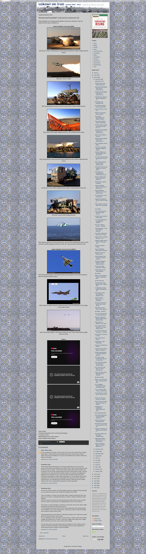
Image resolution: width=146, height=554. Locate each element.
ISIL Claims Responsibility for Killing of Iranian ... (100, 118)
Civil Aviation (97, 53)
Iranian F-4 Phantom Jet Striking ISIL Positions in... (101, 430)
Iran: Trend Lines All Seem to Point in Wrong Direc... (100, 369)
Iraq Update (98, 209)
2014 (95, 77)
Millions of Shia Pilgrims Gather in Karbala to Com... (101, 277)
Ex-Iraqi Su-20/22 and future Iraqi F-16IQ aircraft (100, 304)
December (98, 79)
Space (95, 49)
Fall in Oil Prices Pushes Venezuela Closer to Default (101, 403)
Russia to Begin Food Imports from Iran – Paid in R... (100, 178)
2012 (95, 476)
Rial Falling (97, 273)
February (97, 469)
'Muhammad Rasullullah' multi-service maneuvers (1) (101, 140)
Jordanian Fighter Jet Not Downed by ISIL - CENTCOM (101, 153)
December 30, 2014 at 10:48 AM (49, 459)
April (96, 464)
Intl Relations (97, 57)
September (98, 453)
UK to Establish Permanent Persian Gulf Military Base (100, 386)
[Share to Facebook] (63, 441)
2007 (95, 487)
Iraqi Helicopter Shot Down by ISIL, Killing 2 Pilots (101, 284)
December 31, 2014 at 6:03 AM (49, 529)
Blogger (80, 546)
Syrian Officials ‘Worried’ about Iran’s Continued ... (101, 205)
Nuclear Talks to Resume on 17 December (99, 299)
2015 (95, 75)
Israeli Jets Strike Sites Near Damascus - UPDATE (101, 374)
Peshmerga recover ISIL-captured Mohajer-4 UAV (100, 294)
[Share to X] (62, 441)
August (97, 455)
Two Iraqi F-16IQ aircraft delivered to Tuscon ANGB (101, 168)
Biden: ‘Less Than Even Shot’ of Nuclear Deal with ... (101, 381)
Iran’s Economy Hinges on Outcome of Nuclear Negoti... (101, 364)
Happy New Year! (99, 81)
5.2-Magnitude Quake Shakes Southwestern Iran (101, 289)
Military (95, 45)
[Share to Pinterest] (64, 441)
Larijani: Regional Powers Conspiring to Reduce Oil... (101, 187)
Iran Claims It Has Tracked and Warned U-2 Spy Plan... (100, 359)
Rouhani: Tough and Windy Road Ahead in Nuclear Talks (101, 319)
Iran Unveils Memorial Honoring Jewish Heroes (100, 213)
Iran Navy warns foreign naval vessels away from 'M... (101, 126)
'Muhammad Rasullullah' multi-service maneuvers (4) (101, 88)
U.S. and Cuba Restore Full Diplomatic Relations (101, 221)
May (96, 462)
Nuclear (95, 47)
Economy (96, 59)
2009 (95, 483)
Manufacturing (97, 64)
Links (95, 66)
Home (63, 536)
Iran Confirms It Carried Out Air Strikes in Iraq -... (101, 394)
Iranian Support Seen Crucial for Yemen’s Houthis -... (100, 258)
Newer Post (42, 536)
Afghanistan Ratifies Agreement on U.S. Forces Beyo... (100, 440)
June (96, 460)
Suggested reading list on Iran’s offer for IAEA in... (101, 200)
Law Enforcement (98, 51)
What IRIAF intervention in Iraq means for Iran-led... (101, 425)
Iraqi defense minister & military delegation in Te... (101, 98)
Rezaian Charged (99, 377)
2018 (95, 72)
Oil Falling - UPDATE (100, 311)
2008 (95, 485)
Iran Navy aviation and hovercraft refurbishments (100, 435)
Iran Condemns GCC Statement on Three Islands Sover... (100, 327)
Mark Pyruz (97, 518)
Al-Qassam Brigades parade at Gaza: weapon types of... (100, 263)
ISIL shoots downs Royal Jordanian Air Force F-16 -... (101, 158)
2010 (95, 481)
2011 (95, 478)
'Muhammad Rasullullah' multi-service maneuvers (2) (101, 131)
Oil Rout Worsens (99, 280)
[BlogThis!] (61, 441)
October (97, 451)
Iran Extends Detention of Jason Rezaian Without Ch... (101, 416)
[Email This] (59, 441)
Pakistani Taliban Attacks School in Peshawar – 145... (101, 242)
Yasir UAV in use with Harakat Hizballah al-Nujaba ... (100, 148)
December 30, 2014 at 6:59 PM (49, 483)
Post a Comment (44, 532)
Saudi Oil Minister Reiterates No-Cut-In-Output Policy (101, 192)
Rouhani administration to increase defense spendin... (101, 354)
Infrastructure (97, 62)
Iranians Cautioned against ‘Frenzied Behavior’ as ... (99, 445)
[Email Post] (57, 441)
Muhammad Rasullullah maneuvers (51, 443)
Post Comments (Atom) (51, 538)
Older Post (85, 536)
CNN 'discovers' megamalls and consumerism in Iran (100, 173)
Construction (97, 61)
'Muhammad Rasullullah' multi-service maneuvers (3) (101, 93)
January (97, 471)
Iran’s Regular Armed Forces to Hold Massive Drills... (100, 163)
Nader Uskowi (45, 450)
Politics (95, 55)
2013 (95, 474)
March (97, 467)
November (98, 449)
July (96, 458)
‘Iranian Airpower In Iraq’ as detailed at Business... (101, 230)
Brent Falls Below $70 (100, 413)
